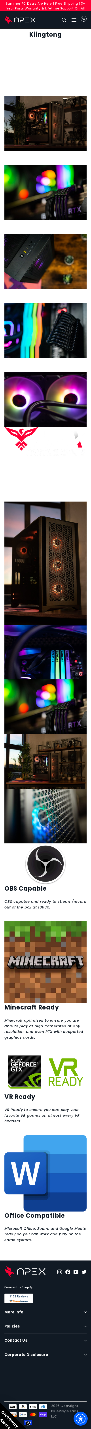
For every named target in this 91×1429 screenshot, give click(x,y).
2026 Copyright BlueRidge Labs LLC (64, 1411)
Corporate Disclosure (26, 1354)
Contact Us (15, 1340)
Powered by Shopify (18, 1287)
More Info (13, 1312)
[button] (13, 1416)
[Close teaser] (28, 1423)
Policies (12, 1326)
